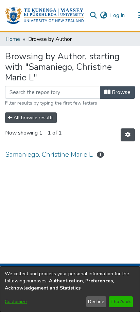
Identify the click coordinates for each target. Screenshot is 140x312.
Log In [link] (117, 15)
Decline (96, 301)
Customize (16, 301)
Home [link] (12, 39)
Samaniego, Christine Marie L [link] (49, 154)
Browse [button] (120, 92)
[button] (44, 15)
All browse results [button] (33, 117)
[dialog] (70, 289)
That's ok (120, 301)
